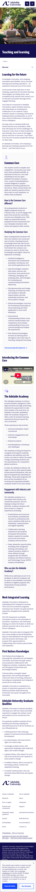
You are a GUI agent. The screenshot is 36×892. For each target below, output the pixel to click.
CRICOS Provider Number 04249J (21, 838)
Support (22, 806)
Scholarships (6, 822)
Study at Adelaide (8, 794)
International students (26, 812)
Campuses (22, 802)
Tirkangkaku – (13, 833)
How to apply (6, 802)
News (4, 826)
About (21, 798)
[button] (33, 863)
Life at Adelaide (24, 794)
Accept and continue (9, 886)
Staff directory (24, 818)
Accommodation (24, 822)
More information (26, 886)
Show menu (5, 67)
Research (5, 798)
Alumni (4, 818)
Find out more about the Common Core (15, 348)
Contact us (22, 826)
